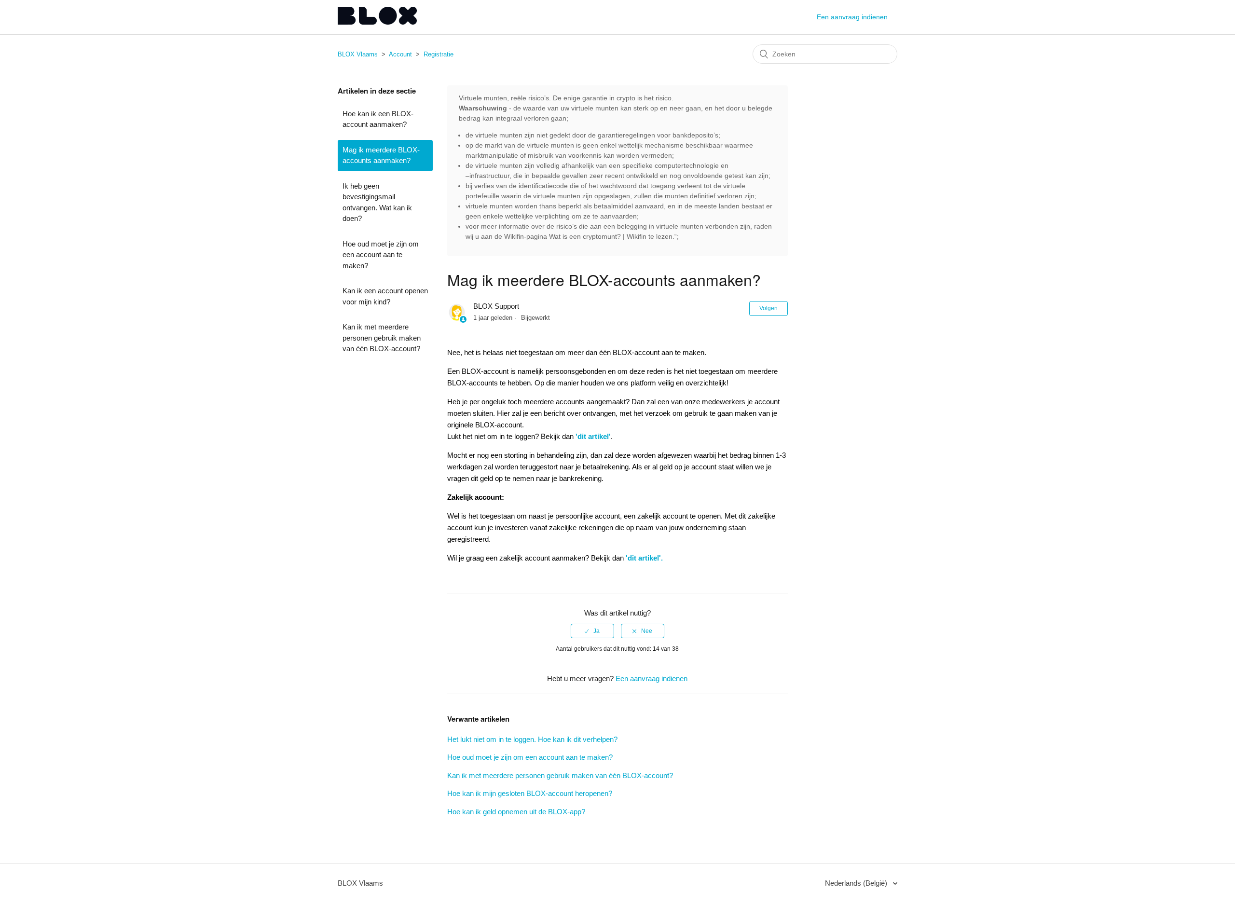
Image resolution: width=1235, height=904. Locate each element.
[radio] (592, 631)
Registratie (438, 54)
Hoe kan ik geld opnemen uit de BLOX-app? (516, 812)
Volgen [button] (768, 308)
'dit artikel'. (644, 558)
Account (400, 54)
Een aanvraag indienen (852, 17)
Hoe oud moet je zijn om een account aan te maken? (381, 255)
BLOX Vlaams (358, 54)
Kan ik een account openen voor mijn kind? (385, 296)
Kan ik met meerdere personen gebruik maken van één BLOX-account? (382, 338)
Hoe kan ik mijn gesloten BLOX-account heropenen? (529, 793)
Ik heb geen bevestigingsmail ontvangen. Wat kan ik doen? (377, 202)
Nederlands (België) (857, 883)
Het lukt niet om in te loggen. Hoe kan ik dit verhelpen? (532, 739)
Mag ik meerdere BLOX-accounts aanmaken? (381, 155)
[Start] (377, 22)
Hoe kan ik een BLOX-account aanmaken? (378, 119)
